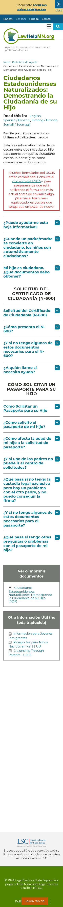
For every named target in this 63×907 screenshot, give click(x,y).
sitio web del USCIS (26, 181)
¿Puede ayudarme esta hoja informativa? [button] (25, 224)
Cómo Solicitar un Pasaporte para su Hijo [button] (25, 408)
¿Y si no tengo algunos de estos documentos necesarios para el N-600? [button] (28, 349)
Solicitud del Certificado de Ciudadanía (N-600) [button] (26, 312)
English (8, 18)
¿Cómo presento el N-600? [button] (24, 329)
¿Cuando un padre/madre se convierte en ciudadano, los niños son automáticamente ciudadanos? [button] (28, 247)
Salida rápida (35, 901)
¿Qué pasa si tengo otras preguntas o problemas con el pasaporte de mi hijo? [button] (27, 543)
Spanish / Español (16, 120)
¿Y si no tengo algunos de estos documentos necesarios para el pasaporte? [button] (28, 519)
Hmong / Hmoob (44, 120)
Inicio (6, 62)
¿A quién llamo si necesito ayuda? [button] (20, 369)
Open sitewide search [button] (58, 26)
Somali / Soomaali (17, 124)
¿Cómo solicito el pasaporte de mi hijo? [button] (24, 424)
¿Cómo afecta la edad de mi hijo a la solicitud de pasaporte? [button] (27, 442)
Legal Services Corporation (32, 843)
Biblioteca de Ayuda (24, 62)
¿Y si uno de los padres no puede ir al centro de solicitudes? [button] (28, 463)
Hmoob (34, 18)
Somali (46, 18)
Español (21, 18)
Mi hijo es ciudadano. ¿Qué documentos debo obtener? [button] (26, 272)
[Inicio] (29, 36)
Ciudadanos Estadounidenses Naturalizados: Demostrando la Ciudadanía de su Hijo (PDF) (30, 594)
